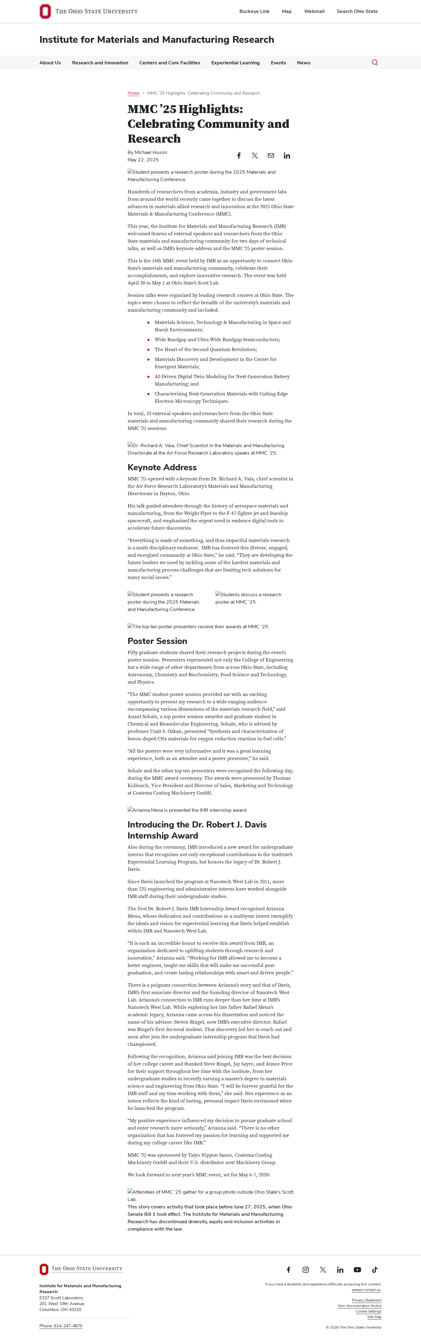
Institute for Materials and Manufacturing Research (156, 39)
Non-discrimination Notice (360, 1305)
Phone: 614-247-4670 (60, 1326)
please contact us (366, 1289)
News (303, 62)
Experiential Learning (235, 62)
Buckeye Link (254, 11)
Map (287, 11)
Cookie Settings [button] (369, 1311)
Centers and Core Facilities (169, 62)
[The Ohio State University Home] (81, 1269)
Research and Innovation (100, 62)
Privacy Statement (367, 1300)
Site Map (374, 1316)
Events (278, 62)
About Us (50, 62)
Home (133, 93)
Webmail (314, 11)
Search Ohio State (357, 11)
